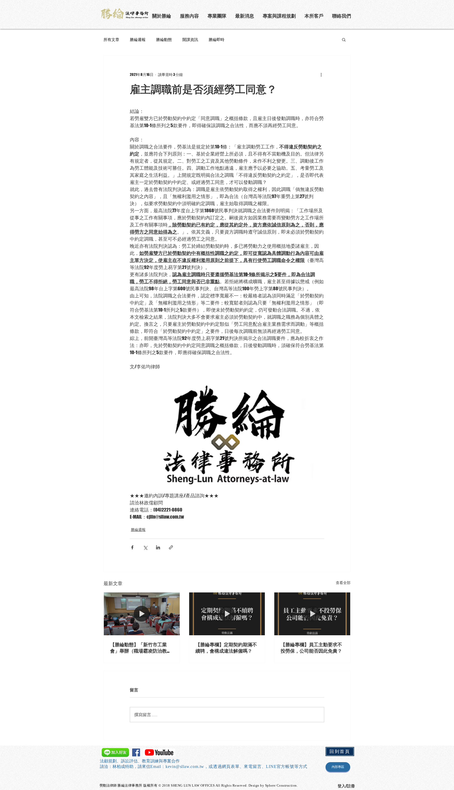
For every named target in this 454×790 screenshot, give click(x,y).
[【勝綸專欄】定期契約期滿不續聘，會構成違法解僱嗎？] (227, 613)
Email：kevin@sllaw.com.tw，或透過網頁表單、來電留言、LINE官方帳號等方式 (228, 766)
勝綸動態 (164, 39)
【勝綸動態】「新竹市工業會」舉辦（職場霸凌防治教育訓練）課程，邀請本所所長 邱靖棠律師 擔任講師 (141, 648)
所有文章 (111, 39)
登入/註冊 (346, 785)
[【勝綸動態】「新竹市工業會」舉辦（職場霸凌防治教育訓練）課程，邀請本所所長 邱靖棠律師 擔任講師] (142, 613)
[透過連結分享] (170, 547)
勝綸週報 (138, 39)
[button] (280, 16)
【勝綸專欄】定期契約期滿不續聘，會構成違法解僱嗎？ (226, 648)
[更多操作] (321, 74)
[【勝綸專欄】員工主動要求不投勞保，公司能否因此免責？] (312, 613)
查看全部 (343, 582)
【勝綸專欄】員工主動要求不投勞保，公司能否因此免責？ (311, 648)
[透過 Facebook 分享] (132, 547)
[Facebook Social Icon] (136, 752)
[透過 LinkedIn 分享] (158, 547)
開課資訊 (190, 39)
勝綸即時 (216, 39)
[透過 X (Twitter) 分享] (145, 547)
